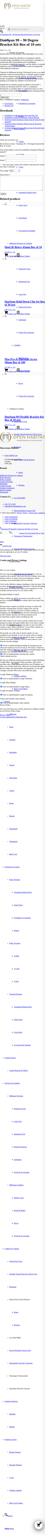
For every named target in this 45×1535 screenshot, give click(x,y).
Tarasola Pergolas (15, 994)
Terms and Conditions (37, 513)
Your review (5, 175)
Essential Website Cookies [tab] (9, 594)
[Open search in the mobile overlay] (25, 29)
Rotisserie (12, 1287)
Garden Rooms (5, 486)
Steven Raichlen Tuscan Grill (20, 1350)
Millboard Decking (16, 1096)
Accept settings (5, 717)
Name (3, 156)
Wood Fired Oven (15, 1261)
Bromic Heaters (5, 490)
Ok (1, 556)
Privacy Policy (22, 513)
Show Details (25, 256)
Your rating (5, 171)
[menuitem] (25, 26)
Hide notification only (19, 717)
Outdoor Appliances (7, 488)
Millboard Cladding (16, 1185)
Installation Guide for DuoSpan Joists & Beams (22, 118)
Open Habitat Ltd (11, 455)
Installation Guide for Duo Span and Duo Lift (21, 115)
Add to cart (4, 97)
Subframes (25, 100)
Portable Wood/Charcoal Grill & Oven (23, 1274)
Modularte (4, 484)
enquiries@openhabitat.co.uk (15, 506)
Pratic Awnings (14, 943)
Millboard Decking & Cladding (20, 243)
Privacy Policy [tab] (5, 705)
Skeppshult (4, 492)
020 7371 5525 (10, 504)
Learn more (6, 556)
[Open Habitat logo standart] (17, 11)
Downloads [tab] (9, 104)
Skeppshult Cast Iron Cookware (21, 1363)
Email (3, 160)
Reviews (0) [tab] (9, 106)
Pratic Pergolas (14, 880)
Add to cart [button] (12, 256)
